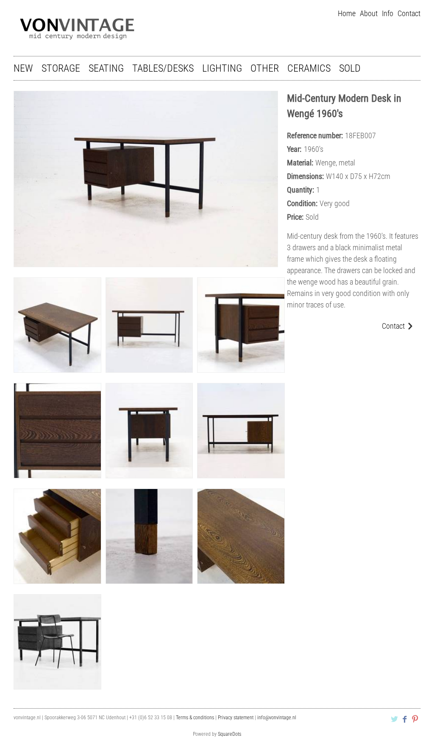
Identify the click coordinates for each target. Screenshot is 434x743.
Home (347, 13)
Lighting (222, 68)
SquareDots (229, 734)
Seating (106, 68)
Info (387, 13)
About (369, 13)
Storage (61, 68)
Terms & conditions (195, 718)
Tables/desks (163, 68)
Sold (350, 68)
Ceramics (309, 68)
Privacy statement (235, 718)
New (23, 68)
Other (264, 68)
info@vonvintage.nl (276, 718)
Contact (409, 13)
